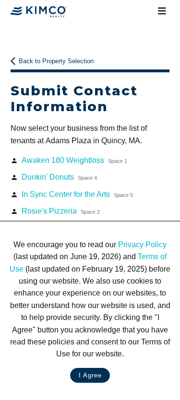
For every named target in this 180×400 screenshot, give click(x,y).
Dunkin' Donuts (59, 177)
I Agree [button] (90, 375)
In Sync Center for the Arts (77, 194)
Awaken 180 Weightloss (74, 160)
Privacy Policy (142, 244)
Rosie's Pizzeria (61, 211)
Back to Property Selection (56, 61)
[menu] (162, 11)
